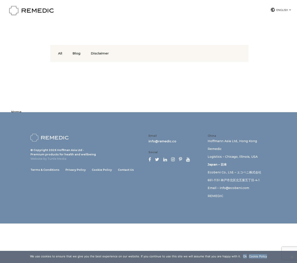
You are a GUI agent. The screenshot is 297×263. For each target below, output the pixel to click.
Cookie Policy (102, 169)
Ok (245, 256)
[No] (291, 257)
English (282, 10)
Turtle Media (56, 158)
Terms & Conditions (44, 169)
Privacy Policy (75, 169)
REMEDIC (215, 196)
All (60, 53)
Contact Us (126, 169)
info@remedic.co (162, 141)
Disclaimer (100, 53)
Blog (76, 53)
